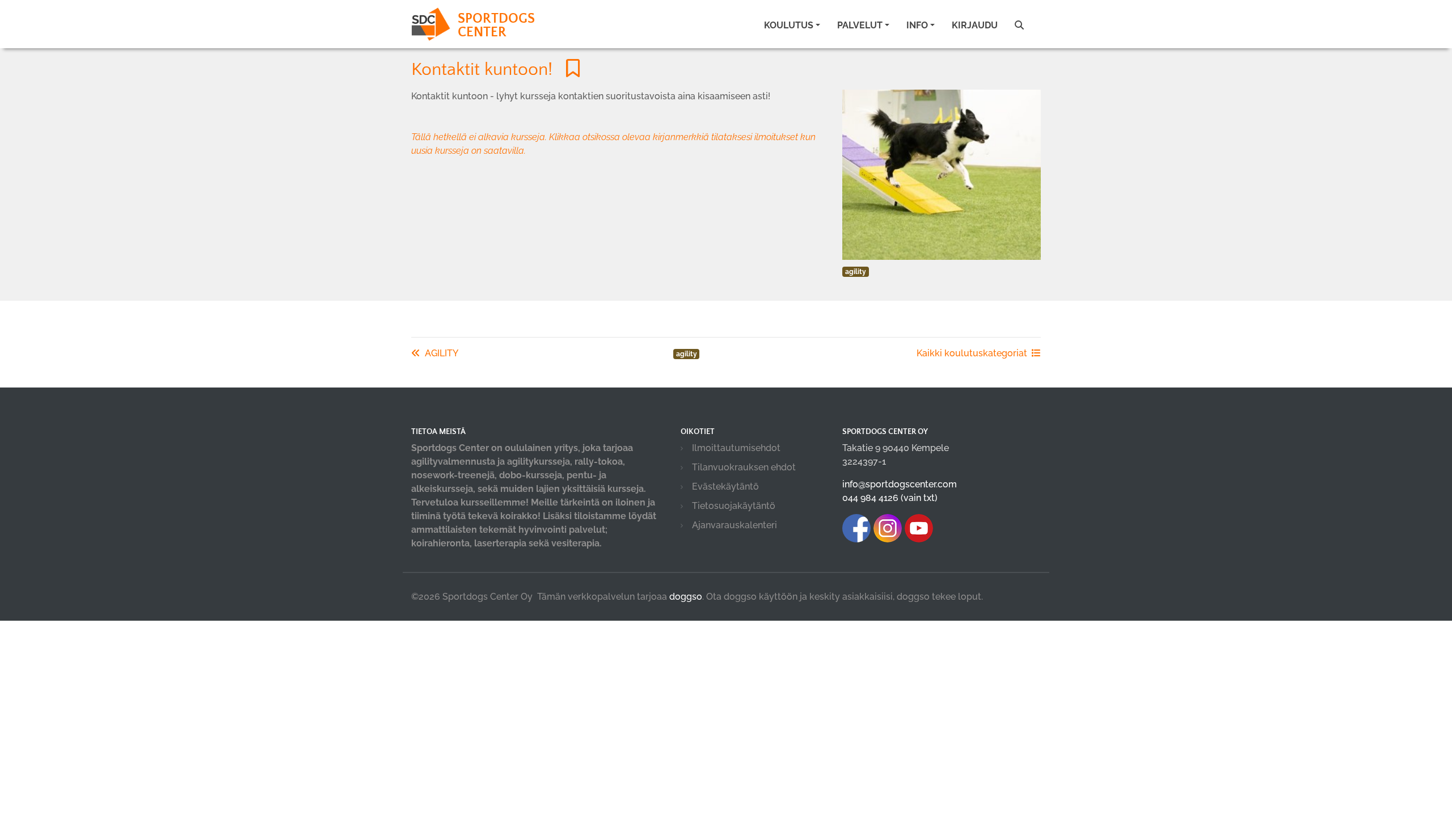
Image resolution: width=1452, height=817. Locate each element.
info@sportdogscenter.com (899, 484)
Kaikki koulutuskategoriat (972, 353)
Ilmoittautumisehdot (736, 448)
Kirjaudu (975, 25)
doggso (685, 596)
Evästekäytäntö (725, 486)
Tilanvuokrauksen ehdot (744, 467)
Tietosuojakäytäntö (733, 505)
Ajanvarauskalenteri (734, 525)
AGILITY (441, 353)
